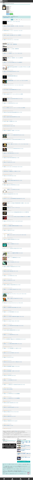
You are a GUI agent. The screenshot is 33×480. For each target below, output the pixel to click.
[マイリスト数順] (10, 17)
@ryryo (22, 471)
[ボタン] (14, 441)
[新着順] (5, 17)
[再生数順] (7, 17)
